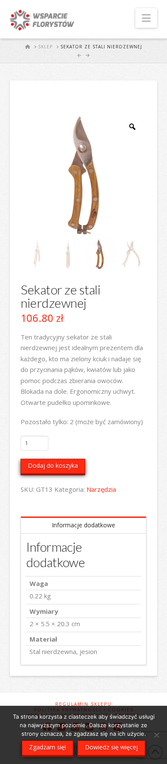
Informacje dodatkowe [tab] (83, 525)
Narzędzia (101, 489)
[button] (146, 18)
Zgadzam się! (47, 747)
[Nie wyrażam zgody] (156, 735)
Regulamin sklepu (83, 704)
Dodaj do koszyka (53, 465)
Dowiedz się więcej (111, 747)
